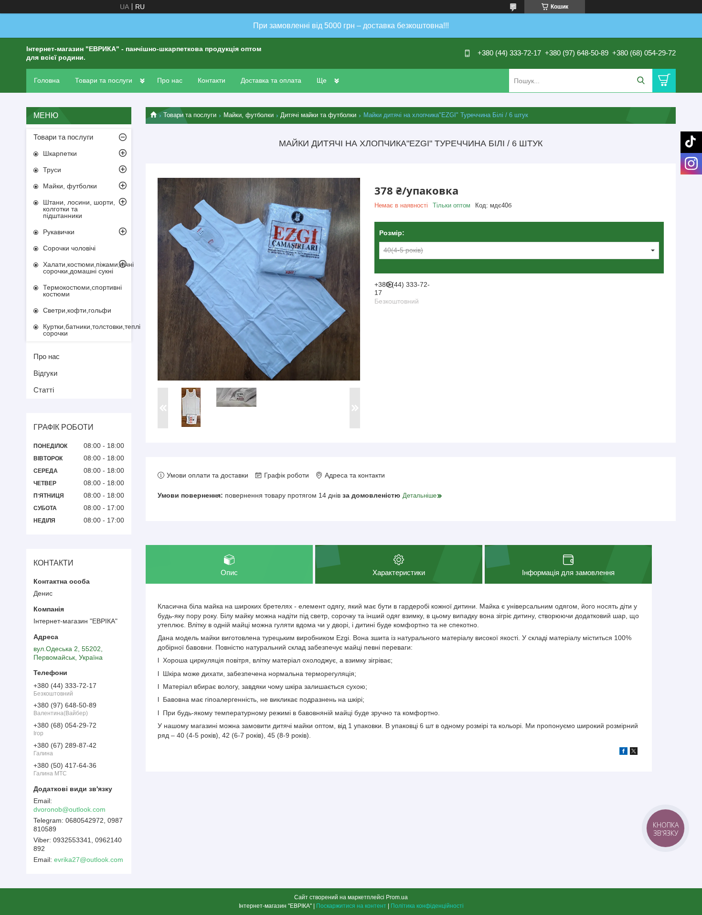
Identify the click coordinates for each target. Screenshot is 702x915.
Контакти (211, 80)
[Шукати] (640, 80)
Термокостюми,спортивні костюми (82, 290)
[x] (634, 752)
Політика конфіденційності (427, 906)
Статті (43, 390)
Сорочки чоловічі (69, 248)
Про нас (169, 80)
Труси (52, 170)
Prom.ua (397, 897)
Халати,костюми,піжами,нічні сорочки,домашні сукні (87, 268)
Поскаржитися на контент (351, 906)
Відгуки (45, 373)
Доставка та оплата (271, 80)
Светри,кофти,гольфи (77, 310)
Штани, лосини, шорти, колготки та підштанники (79, 208)
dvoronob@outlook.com (69, 809)
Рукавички (58, 232)
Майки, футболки (248, 115)
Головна (47, 80)
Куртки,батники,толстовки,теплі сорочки (87, 330)
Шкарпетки (60, 153)
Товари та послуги (103, 80)
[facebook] (623, 752)
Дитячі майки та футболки (318, 115)
